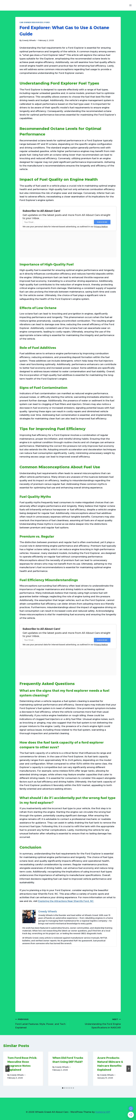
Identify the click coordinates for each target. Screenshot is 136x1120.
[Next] (128, 1069)
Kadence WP (102, 1112)
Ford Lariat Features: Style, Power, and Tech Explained (40, 1023)
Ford (47, 22)
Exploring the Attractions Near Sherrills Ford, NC (66, 901)
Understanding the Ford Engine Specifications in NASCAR (103, 1023)
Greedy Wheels (29, 40)
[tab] (62, 1088)
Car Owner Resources (31, 22)
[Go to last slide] (7, 1069)
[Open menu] (130, 5)
